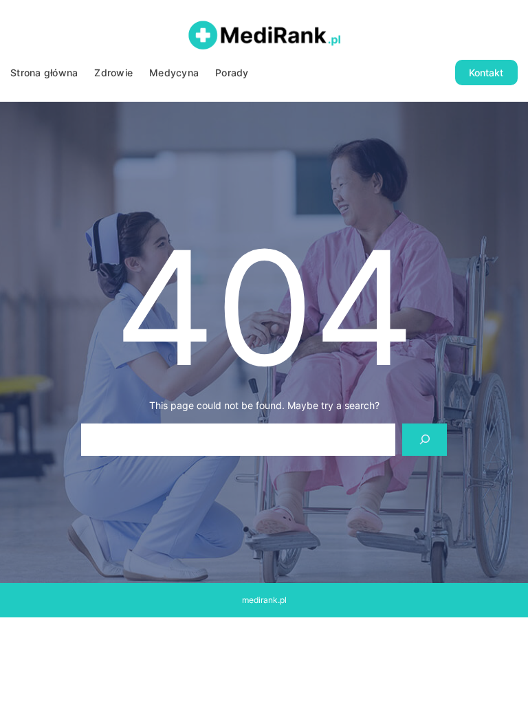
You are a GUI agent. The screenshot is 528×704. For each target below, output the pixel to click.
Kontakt (486, 72)
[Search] (424, 440)
